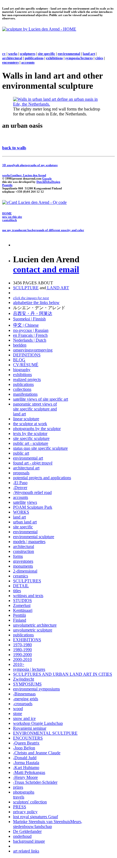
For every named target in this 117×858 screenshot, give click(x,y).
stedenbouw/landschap (32, 826)
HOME (7, 213)
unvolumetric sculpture (32, 630)
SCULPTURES (27, 581)
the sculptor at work (30, 423)
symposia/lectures (79, 58)
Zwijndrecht (23, 679)
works (12, 54)
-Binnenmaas (24, 694)
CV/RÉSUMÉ (25, 364)
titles (17, 590)
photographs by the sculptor (37, 428)
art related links (26, 851)
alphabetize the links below (36, 302)
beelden (19, 345)
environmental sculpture (33, 536)
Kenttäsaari (22, 610)
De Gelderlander (27, 831)
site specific (46, 54)
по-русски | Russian (30, 330)
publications (34, 58)
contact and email (46, 269)
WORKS (21, 512)
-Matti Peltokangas (29, 772)
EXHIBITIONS (27, 639)
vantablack (9, 220)
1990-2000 (22, 654)
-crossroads (22, 703)
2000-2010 (22, 659)
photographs (23, 792)
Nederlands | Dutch (29, 340)
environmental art (28, 458)
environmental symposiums (36, 689)
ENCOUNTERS (28, 738)
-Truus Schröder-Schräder (35, 782)
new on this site (12, 216)
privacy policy (25, 811)
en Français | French (30, 335)
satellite (19, 502)
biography (21, 369)
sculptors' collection (30, 802)
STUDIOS (22, 600)
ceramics (20, 576)
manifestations (25, 394)
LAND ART (57, 287)
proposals (21, 472)
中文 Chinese (26, 325)
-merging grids (25, 698)
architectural (12, 58)
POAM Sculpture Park (32, 507)
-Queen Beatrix (26, 743)
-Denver (20, 487)
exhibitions (54, 58)
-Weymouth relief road (32, 492)
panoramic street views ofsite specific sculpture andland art (35, 409)
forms (18, 556)
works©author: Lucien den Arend (24, 175)
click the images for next (31, 298)
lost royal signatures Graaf (35, 816)
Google (47, 178)
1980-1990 (22, 649)
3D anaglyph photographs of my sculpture (30, 165)
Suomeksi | (22, 319)
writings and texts (28, 595)
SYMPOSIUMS (27, 684)
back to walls (14, 147)
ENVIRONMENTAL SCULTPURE (45, 733)
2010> (18, 664)
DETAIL (21, 585)
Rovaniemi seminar (29, 728)
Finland (19, 620)
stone (17, 713)
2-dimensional (25, 571)
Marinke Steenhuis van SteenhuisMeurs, (47, 821)
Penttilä (7, 185)
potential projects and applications (42, 477)
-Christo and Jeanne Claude (36, 752)
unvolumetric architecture (35, 625)
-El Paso (20, 482)
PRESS (19, 807)
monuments (23, 566)
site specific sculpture (31, 438)
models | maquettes (29, 541)
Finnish (39, 319)
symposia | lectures (29, 669)
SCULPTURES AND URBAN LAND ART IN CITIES (62, 674)
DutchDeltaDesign (48, 181)
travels (18, 797)
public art (21, 453)
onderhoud (22, 836)
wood (18, 708)
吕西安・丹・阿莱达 (32, 313)
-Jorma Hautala (26, 762)
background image (29, 841)
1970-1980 (22, 644)
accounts (28, 62)
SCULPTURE (26, 287)
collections (22, 389)
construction (23, 551)
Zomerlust (21, 605)
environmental (69, 54)
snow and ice (24, 718)
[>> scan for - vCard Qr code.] (34, 202)
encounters (10, 62)
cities (99, 58)
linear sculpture (26, 418)
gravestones (23, 561)
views (32, 502)
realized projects (27, 379)
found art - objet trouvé (33, 463)
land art (89, 54)
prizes (18, 787)
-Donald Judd (24, 757)
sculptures (27, 54)
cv (4, 54)
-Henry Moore (25, 777)
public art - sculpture (30, 443)
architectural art (26, 468)
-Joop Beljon (24, 748)
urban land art (25, 522)
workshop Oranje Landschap (38, 723)
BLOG (19, 360)
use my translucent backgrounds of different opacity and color (43, 230)
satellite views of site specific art (40, 399)
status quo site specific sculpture (40, 448)
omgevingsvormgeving (33, 350)
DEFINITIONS (27, 355)
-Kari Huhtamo (26, 767)
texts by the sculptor (30, 433)
